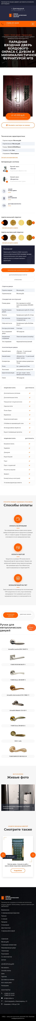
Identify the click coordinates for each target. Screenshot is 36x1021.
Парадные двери (27, 35)
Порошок (3, 916)
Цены (2, 973)
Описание (18, 279)
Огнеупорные (5, 925)
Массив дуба (5, 942)
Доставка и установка (7, 979)
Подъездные (5, 954)
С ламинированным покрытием (10, 913)
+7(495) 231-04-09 (12, 23)
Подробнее (18, 870)
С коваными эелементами (8, 945)
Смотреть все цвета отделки (10, 227)
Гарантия (4, 976)
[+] (5, 169)
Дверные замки (25, 614)
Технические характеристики (18, 270)
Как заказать (5, 967)
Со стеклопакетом (6, 957)
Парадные (4, 922)
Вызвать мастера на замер (19, 125)
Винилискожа (5, 910)
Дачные (3, 959)
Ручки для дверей (10, 615)
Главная (6, 35)
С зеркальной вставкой (8, 931)
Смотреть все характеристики (9, 157)
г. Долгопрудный (18, 9)
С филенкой (4, 939)
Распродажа (5, 985)
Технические (5, 951)
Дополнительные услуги (18, 275)
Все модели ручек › (30, 627)
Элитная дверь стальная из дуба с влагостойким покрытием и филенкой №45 (18, 865)
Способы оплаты (6, 970)
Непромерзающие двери (8, 948)
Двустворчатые (6, 928)
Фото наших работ (6, 982)
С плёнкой (4, 919)
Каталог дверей (15, 35)
